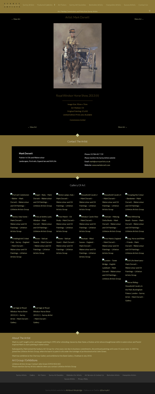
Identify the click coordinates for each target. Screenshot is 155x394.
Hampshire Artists (113, 5)
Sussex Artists (130, 5)
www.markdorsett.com (101, 165)
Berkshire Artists (96, 5)
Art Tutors (62, 5)
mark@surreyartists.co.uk (100, 161)
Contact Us (143, 5)
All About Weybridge (74, 390)
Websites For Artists (74, 375)
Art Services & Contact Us (94, 375)
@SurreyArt (105, 390)
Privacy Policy (83, 379)
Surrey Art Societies (77, 5)
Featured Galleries (45, 5)
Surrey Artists (28, 5)
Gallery (32, 375)
